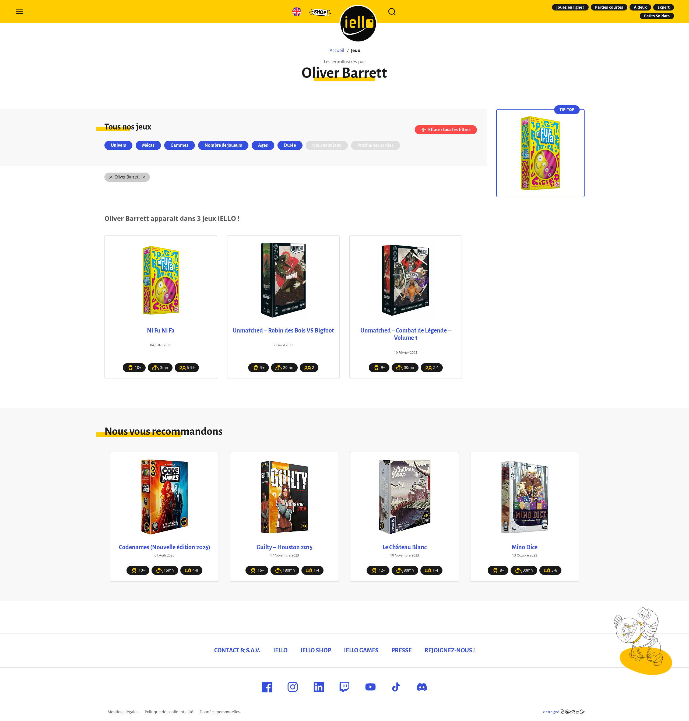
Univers (118, 145)
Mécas (148, 145)
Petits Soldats (657, 15)
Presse (401, 650)
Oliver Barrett (127, 177)
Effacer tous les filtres (449, 129)
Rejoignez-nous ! (449, 650)
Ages (263, 145)
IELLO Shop (315, 650)
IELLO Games (361, 650)
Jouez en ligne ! (570, 7)
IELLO (280, 650)
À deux (640, 7)
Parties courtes (609, 7)
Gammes (179, 145)
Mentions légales (123, 711)
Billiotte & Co (572, 712)
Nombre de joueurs (223, 145)
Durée (290, 145)
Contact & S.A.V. (237, 650)
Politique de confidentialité (169, 711)
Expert (664, 7)
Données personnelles (220, 711)
